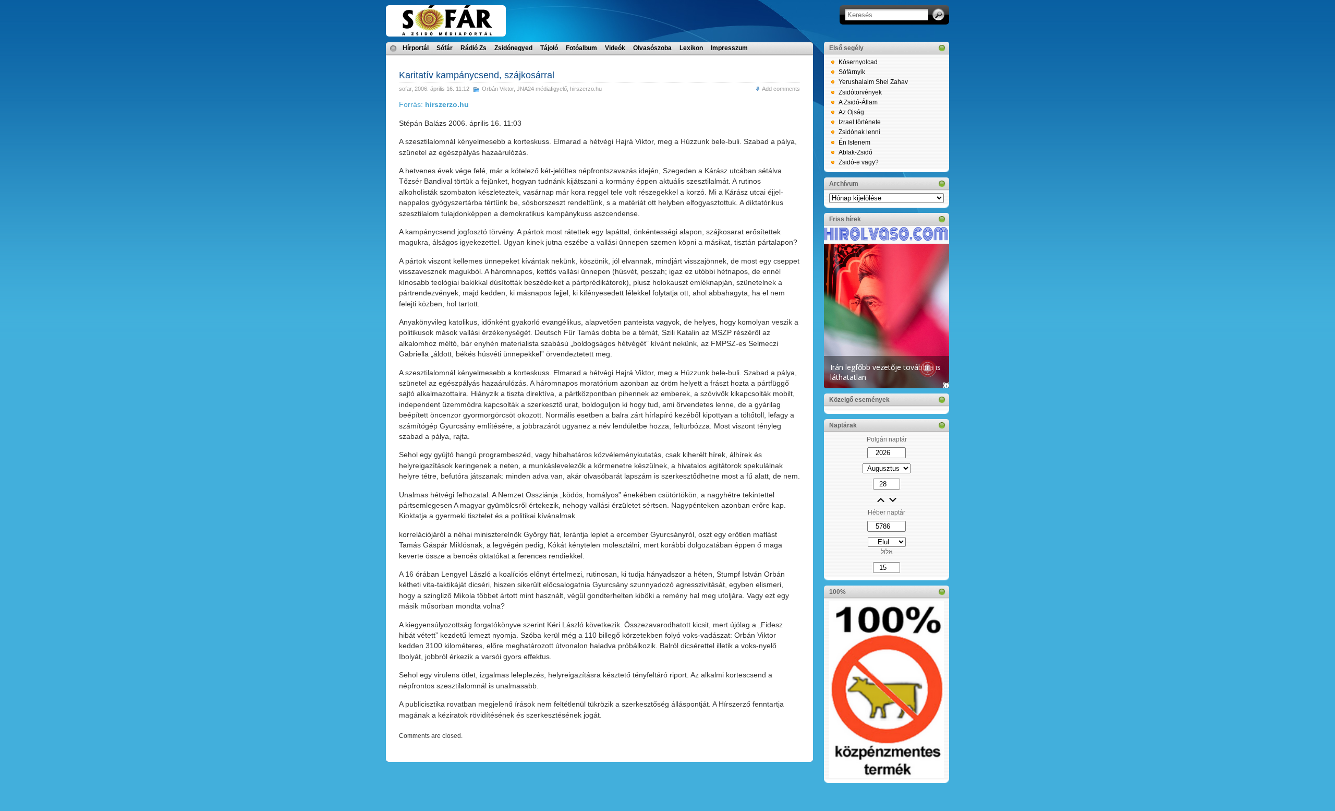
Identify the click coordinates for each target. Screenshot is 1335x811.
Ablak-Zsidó (855, 152)
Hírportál (416, 48)
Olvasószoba (652, 48)
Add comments (781, 89)
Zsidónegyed (513, 48)
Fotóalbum (581, 48)
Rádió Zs (473, 48)
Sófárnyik (852, 72)
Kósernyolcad (858, 62)
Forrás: (434, 104)
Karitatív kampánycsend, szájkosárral (476, 75)
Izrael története (860, 122)
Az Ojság (851, 112)
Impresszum (729, 48)
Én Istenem (854, 142)
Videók (615, 48)
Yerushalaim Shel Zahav (873, 82)
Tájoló (549, 48)
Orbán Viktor (498, 89)
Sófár (444, 48)
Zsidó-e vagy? (859, 162)
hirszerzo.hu (586, 89)
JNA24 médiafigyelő (542, 89)
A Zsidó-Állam (858, 102)
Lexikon (691, 48)
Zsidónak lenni (859, 132)
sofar (405, 89)
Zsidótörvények (860, 92)
